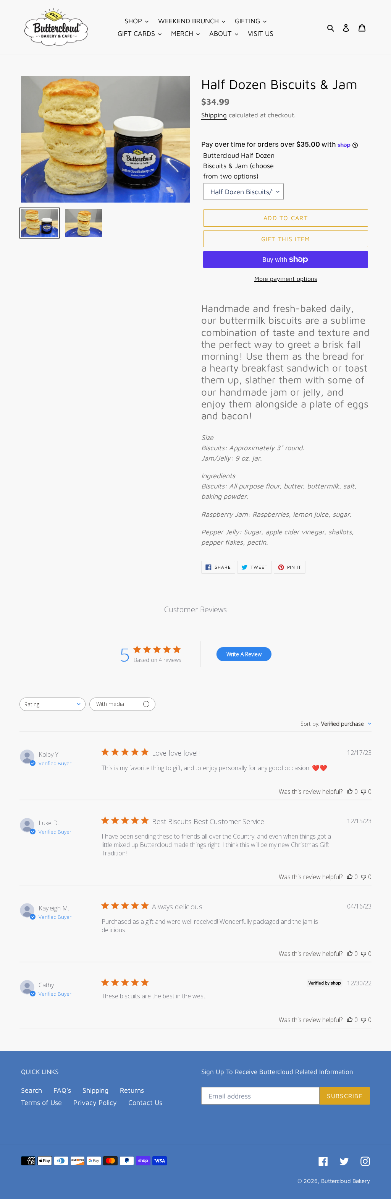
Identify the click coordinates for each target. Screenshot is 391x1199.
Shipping (214, 115)
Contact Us (145, 1102)
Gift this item (285, 238)
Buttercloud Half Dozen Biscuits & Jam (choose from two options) (239, 165)
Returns (132, 1090)
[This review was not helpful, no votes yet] (363, 791)
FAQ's (62, 1090)
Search (31, 1090)
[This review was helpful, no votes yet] (349, 791)
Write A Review (244, 654)
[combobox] (52, 704)
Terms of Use (41, 1102)
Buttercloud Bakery (345, 1181)
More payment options (285, 278)
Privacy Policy (95, 1102)
